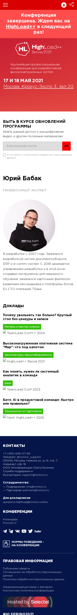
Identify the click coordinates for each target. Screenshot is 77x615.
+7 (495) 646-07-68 (16, 453)
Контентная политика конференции (28, 590)
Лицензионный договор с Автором (27, 587)
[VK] (17, 532)
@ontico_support (29, 457)
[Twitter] (30, 532)
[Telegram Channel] (11, 532)
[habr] (38, 531)
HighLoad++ (21, 27)
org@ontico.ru (36, 487)
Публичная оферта (16, 568)
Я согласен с (39, 156)
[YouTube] (24, 532)
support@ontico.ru (35, 475)
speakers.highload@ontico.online (25, 502)
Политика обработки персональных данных (33, 579)
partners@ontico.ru (36, 490)
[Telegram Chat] (5, 532)
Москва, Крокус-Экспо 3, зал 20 (38, 87)
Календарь (10, 519)
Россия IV (10, 523)
